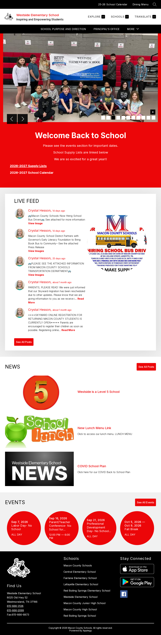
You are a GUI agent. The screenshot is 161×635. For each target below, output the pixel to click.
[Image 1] (103, 118)
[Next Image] (23, 119)
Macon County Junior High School (84, 603)
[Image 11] (153, 118)
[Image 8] (138, 118)
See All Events (145, 502)
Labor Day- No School (21, 527)
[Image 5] (123, 118)
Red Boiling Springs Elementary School (87, 590)
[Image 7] (133, 118)
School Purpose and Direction (63, 29)
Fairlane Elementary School (80, 578)
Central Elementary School (80, 571)
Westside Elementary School (80, 596)
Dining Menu (141, 4)
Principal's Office (106, 29)
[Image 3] (113, 118)
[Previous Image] (12, 119)
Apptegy (87, 630)
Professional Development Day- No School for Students (98, 527)
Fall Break (133, 529)
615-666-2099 (15, 610)
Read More (68, 330)
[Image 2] (108, 118)
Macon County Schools (78, 565)
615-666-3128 (15, 606)
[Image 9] (143, 118)
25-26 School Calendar (113, 4)
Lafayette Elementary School (81, 584)
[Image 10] (148, 118)
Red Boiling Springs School (80, 615)
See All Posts (24, 342)
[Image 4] (118, 118)
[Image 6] (128, 118)
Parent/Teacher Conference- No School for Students (60, 525)
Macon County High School (80, 609)
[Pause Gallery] (152, 112)
